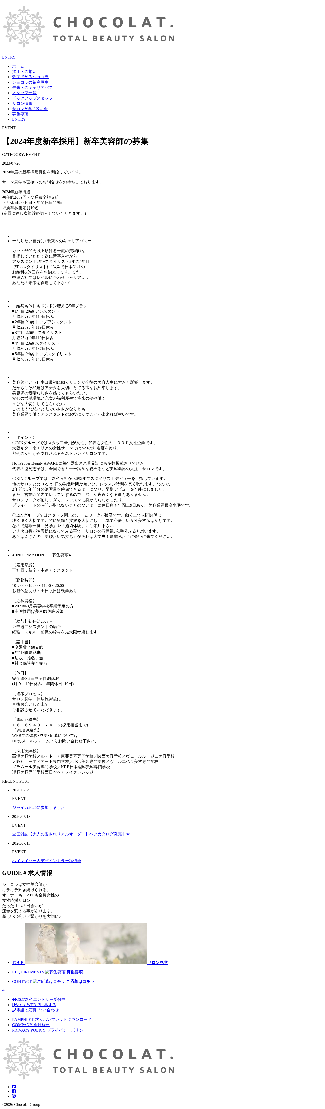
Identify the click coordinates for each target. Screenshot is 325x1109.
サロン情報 (22, 103)
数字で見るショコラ (30, 77)
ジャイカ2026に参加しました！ (40, 807)
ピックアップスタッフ (32, 98)
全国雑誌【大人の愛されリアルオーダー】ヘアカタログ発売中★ (71, 834)
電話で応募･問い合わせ (37, 1010)
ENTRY (9, 57)
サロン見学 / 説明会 (30, 109)
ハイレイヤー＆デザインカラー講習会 (46, 861)
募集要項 (20, 114)
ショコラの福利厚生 (30, 82)
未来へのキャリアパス (32, 87)
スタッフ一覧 (24, 93)
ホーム (18, 66)
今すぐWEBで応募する (35, 1005)
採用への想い (24, 71)
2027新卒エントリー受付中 (41, 999)
